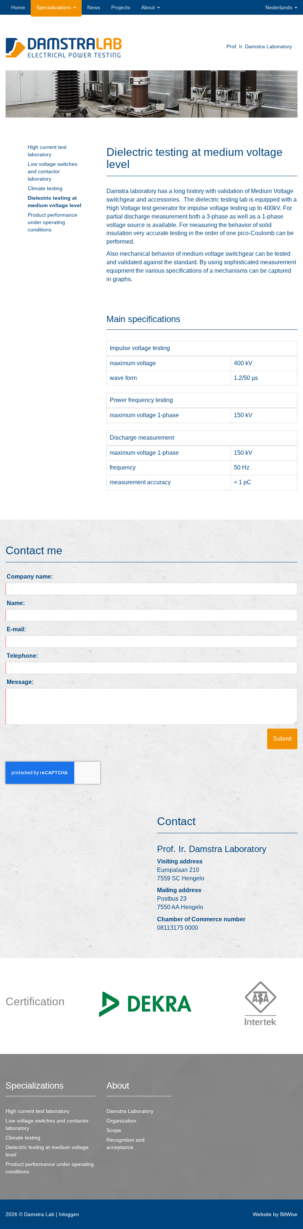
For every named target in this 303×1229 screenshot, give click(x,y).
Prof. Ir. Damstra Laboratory (260, 46)
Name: (16, 603)
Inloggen (69, 1214)
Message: (20, 682)
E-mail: (16, 629)
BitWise (288, 1214)
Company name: (30, 576)
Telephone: (22, 656)
